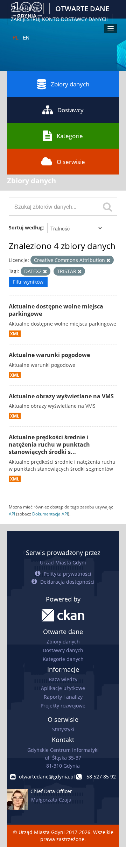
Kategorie (70, 136)
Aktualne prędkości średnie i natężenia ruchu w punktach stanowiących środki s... (49, 444)
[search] (107, 206)
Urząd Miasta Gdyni (63, 562)
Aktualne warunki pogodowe (49, 355)
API (12, 514)
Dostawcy (70, 110)
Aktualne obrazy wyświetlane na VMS (61, 396)
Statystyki (63, 729)
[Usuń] (108, 260)
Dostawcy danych (63, 650)
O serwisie (71, 162)
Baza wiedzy (63, 679)
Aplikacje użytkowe (63, 688)
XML (14, 333)
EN (26, 37)
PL (16, 37)
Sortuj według (26, 227)
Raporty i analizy (63, 696)
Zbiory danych (70, 84)
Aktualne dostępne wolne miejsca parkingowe (56, 310)
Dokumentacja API (50, 514)
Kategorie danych (63, 659)
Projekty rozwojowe (63, 705)
